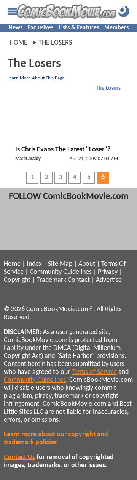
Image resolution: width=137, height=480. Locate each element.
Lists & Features (79, 28)
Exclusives (40, 28)
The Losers (108, 88)
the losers (55, 42)
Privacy (108, 272)
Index (34, 264)
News (15, 28)
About (86, 264)
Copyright (17, 280)
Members (116, 28)
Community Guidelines (61, 272)
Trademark (51, 280)
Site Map (60, 264)
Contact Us (19, 457)
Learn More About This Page (36, 78)
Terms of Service (94, 372)
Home (18, 42)
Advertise (109, 280)
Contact (79, 280)
